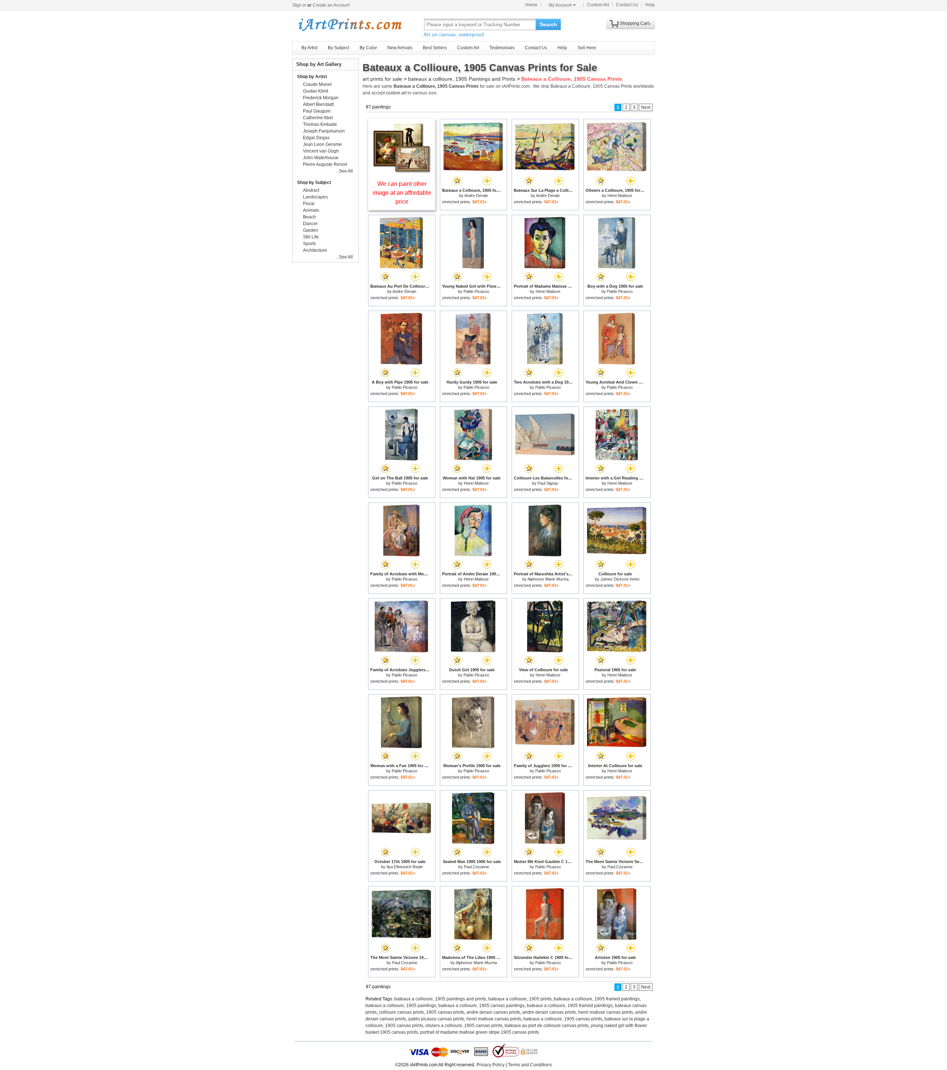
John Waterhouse (320, 157)
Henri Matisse (619, 195)
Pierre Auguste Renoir (325, 164)
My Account (560, 5)
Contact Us (627, 4)
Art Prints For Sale (349, 24)
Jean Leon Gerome (322, 144)
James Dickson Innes (620, 579)
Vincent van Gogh (321, 151)
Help (650, 4)
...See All (344, 171)
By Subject (338, 47)
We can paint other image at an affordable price (402, 193)
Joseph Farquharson (324, 131)
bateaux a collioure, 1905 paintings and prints (440, 999)
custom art (396, 93)
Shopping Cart (634, 23)
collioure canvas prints (401, 1012)
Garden (310, 230)
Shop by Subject (314, 182)
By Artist (309, 47)
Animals (311, 210)
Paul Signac (548, 483)
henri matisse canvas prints (605, 1012)
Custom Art (598, 4)
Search (548, 24)
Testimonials (502, 47)
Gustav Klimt (315, 91)
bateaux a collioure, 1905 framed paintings (597, 999)
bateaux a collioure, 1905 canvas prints (562, 1018)
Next (645, 107)
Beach (309, 217)
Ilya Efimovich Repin (405, 867)
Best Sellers (435, 47)
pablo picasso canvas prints (436, 1018)
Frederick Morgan (320, 97)
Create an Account (331, 5)
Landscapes (315, 197)
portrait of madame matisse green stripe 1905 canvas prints (479, 1032)
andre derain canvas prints (493, 1012)
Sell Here (586, 47)
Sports (309, 243)
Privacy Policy (490, 1064)
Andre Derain (476, 195)
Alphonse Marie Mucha (548, 579)
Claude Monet (317, 84)
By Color (368, 47)
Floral (308, 203)
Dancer (310, 223)
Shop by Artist (312, 76)
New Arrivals (399, 47)
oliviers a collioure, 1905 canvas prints (463, 1025)
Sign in (299, 5)
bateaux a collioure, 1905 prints (520, 999)
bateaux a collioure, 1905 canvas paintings (481, 1005)
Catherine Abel (318, 117)
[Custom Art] (401, 171)
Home (531, 4)
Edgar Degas (316, 137)
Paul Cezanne (476, 867)
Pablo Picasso (476, 291)
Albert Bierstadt (318, 104)
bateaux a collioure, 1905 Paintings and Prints (461, 79)
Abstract (311, 190)
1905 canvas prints (445, 1012)
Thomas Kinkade (320, 124)
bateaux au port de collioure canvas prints (547, 1025)
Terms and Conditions (530, 1064)
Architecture (315, 250)
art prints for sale (382, 79)
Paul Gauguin (317, 111)
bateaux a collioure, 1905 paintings (400, 1005)
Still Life (311, 237)
